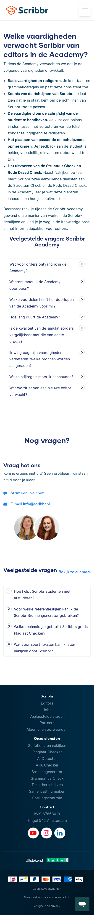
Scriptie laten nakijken (47, 745)
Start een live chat (27, 493)
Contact (47, 807)
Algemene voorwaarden (47, 729)
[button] (82, 904)
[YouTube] (33, 833)
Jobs (47, 709)
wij (74, 473)
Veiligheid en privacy (47, 906)
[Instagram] (46, 833)
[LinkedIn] (59, 833)
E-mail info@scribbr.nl (30, 504)
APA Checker (47, 765)
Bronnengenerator (47, 771)
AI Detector (47, 758)
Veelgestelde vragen (47, 716)
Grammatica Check (47, 778)
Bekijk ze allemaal (75, 571)
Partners (47, 722)
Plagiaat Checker (47, 752)
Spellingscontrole (47, 798)
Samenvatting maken (47, 791)
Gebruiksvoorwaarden (47, 888)
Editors (47, 703)
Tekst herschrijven (47, 784)
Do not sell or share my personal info (47, 897)
